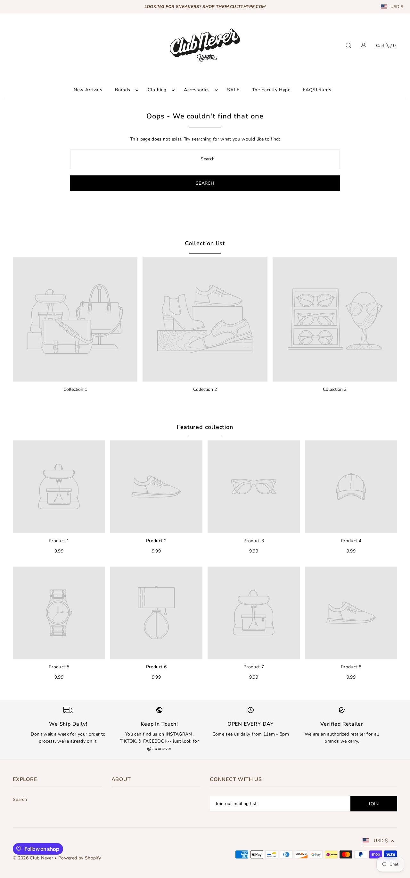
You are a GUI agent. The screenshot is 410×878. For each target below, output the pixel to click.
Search (20, 799)
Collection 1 (75, 389)
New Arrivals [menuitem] (88, 90)
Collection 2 (205, 389)
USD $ (396, 6)
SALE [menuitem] (233, 90)
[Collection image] (75, 319)
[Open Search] (348, 45)
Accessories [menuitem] (197, 90)
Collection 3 (335, 389)
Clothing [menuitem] (157, 90)
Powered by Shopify (79, 858)
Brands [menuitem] (122, 90)
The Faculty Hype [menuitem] (271, 90)
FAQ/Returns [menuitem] (317, 90)
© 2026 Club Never (33, 858)
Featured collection (205, 427)
